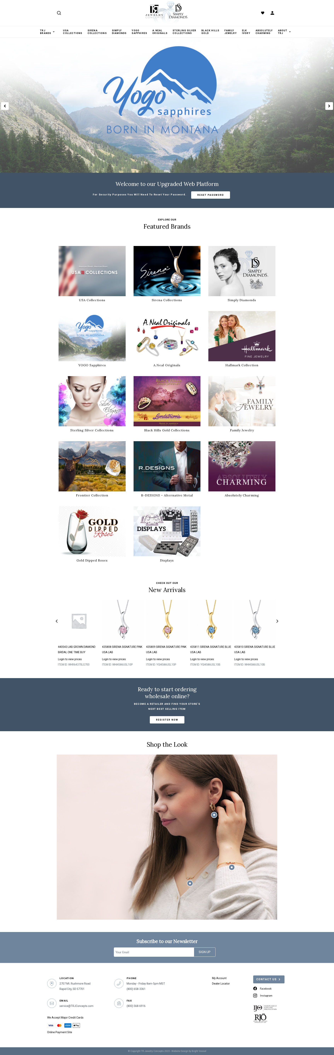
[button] (5, 106)
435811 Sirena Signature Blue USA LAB (210, 649)
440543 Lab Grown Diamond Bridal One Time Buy (76, 649)
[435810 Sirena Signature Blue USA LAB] (255, 621)
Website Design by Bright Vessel (188, 1051)
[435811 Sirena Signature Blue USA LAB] (211, 621)
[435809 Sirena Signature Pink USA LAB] (167, 621)
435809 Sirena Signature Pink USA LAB (166, 649)
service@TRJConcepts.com (76, 1006)
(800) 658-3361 (136, 989)
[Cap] (79, 621)
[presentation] (56, 621)
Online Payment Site (59, 1032)
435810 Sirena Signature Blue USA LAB (254, 649)
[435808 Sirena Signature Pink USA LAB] (123, 621)
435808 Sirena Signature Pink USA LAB (122, 649)
